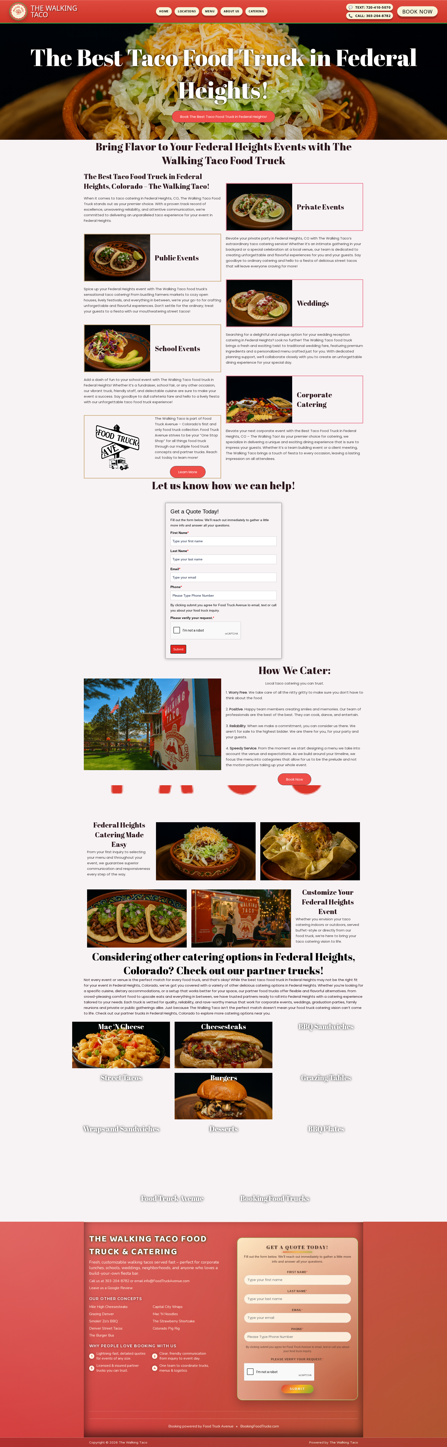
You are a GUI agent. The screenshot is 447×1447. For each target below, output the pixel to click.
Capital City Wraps (168, 1306)
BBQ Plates (326, 1129)
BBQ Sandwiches (325, 1026)
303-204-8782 (117, 1280)
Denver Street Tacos (105, 1328)
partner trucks (283, 970)
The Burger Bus (101, 1335)
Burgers (223, 1077)
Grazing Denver (101, 1314)
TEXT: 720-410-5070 (370, 7)
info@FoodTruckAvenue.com (167, 1280)
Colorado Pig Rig (166, 1328)
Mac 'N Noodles (165, 1314)
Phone (176, 587)
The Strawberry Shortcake (174, 1321)
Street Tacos (121, 1077)
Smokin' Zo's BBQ (103, 1321)
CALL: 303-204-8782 (370, 15)
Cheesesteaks (223, 1026)
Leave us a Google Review (111, 1287)
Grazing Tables (326, 1077)
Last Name (179, 551)
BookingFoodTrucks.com (259, 1426)
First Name (179, 533)
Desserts (223, 1129)
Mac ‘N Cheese (121, 1026)
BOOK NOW (417, 11)
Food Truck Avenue (172, 1198)
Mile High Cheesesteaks (108, 1306)
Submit (178, 649)
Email (175, 569)
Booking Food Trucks (274, 1198)
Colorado (145, 970)
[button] (223, 117)
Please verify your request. (192, 618)
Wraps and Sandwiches (121, 1129)
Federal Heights (313, 956)
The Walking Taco (343, 1442)
